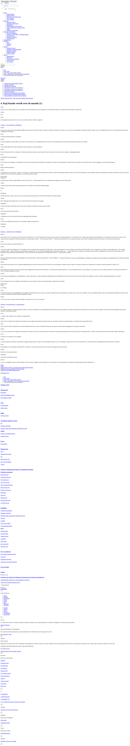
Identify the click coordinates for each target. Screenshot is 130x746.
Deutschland (7, 598)
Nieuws (2, 441)
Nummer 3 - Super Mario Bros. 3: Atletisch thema (12, 304)
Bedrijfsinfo (4, 508)
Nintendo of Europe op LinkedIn (8, 741)
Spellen (2, 431)
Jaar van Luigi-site (5, 482)
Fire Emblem (4, 668)
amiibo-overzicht (5, 415)
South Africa (7, 614)
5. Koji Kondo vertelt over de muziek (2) (13, 89)
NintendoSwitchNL (5, 723)
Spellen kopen (4, 408)
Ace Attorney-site (5, 503)
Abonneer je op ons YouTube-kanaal (9, 709)
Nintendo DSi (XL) (5, 459)
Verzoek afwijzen (5, 651)
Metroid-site (3, 492)
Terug (2, 364)
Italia (5, 602)
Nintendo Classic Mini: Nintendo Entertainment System (14, 428)
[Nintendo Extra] (5, 373)
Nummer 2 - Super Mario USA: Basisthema (11, 231)
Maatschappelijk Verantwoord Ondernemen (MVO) (13, 515)
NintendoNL (4, 720)
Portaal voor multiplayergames (8, 433)
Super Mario (4, 683)
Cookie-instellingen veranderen (22, 580)
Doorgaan (7, 625)
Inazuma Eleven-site (5, 500)
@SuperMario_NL (5, 699)
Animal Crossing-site (6, 477)
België (5, 595)
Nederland (6, 603)
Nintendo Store (4, 531)
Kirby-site (3, 495)
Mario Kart (3, 686)
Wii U (2, 403)
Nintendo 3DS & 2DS (6, 454)
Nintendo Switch (5, 385)
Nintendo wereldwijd (6, 513)
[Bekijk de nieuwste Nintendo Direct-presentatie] (12, 369)
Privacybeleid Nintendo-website (8, 554)
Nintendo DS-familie (6, 426)
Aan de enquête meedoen (15, 651)
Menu (2, 80)
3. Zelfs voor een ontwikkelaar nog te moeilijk (15, 94)
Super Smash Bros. (5, 676)
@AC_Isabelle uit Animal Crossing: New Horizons (13, 702)
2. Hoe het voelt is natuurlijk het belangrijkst (14, 93)
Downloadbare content (6, 397)
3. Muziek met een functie (10, 86)
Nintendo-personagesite (7, 472)
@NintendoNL (4, 694)
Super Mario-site (5, 474)
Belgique (6, 597)
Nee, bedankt (4, 634)
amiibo (2, 413)
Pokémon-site (4, 497)
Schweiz (6, 609)
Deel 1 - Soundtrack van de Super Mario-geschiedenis (16, 74)
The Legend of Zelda (6, 673)
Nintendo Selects (5, 436)
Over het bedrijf (5, 567)
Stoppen (3, 625)
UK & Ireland (7, 613)
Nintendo (3, 660)
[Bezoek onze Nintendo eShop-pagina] (10, 370)
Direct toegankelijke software (8, 395)
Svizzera (6, 611)
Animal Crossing (5, 681)
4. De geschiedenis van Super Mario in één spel (15, 95)
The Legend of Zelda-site (7, 485)
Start (5, 70)
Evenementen (4, 444)
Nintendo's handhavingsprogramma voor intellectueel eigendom (17, 469)
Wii (1, 423)
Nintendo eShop (4, 536)
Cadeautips (3, 539)
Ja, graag (9, 634)
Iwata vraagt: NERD (5, 523)
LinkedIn (3, 521)
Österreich (6, 605)
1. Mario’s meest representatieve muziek (13, 83)
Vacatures (3, 518)
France (5, 601)
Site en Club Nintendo (6, 462)
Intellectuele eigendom (6, 559)
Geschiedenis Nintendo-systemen (9, 420)
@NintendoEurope (5, 696)
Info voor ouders (5, 544)
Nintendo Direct (4, 533)
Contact (2, 464)
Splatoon (3, 678)
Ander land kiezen (7, 580)
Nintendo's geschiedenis (6, 510)
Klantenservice (4, 449)
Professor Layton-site (6, 490)
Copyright (3, 556)
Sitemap (3, 572)
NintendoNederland (5, 733)
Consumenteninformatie (6, 526)
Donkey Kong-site (5, 487)
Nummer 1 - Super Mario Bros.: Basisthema (11, 125)
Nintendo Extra (4, 546)
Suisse (5, 610)
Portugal (6, 607)
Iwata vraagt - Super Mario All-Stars (12, 72)
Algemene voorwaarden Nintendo (9, 562)
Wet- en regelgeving (6, 551)
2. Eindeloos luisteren (9, 85)
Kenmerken (3, 392)
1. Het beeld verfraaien (9, 91)
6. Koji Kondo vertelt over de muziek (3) (13, 90)
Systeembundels (4, 405)
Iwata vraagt (6, 71)
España (5, 599)
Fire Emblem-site (5, 480)
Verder (2, 366)
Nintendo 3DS (4, 390)
